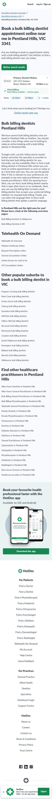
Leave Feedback (26, 661)
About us (26, 722)
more (45, 98)
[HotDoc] (4, 4)
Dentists (26, 688)
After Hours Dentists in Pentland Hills (18, 387)
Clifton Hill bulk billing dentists (14, 321)
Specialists (26, 694)
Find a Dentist (26, 592)
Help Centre (26, 655)
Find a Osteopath (26, 626)
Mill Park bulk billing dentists (14, 316)
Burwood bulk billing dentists (14, 326)
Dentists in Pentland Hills (12, 426)
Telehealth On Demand (11, 241)
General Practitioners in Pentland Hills (18, 441)
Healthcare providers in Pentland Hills (18, 475)
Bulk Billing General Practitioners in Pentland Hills (23, 396)
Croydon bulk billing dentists (14, 336)
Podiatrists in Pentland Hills (13, 460)
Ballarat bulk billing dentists (13, 351)
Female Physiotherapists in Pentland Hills (19, 416)
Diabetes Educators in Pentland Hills (17, 431)
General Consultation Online (14, 256)
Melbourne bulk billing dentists (15, 360)
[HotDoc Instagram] (31, 767)
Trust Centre (26, 750)
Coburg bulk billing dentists (13, 306)
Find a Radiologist (26, 638)
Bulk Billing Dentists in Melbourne (16, 219)
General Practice (26, 677)
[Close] (3, 792)
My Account (26, 649)
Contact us (26, 733)
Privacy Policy (26, 745)
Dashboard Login (26, 700)
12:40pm (29, 98)
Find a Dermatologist (26, 632)
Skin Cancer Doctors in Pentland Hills (18, 470)
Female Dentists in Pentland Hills (16, 411)
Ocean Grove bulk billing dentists (16, 301)
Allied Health (26, 683)
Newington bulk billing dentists (15, 346)
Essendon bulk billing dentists (14, 311)
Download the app (26, 551)
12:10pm (16, 98)
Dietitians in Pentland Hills (13, 436)
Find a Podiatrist (26, 603)
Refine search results (14, 67)
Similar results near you (26, 113)
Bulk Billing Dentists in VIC (11, 16)
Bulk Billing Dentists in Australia (13, 13)
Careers (26, 727)
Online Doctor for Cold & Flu (14, 261)
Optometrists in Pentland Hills (14, 446)
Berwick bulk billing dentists (13, 355)
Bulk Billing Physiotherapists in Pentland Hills (21, 401)
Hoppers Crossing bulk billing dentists (18, 292)
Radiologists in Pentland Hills (14, 465)
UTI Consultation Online (12, 266)
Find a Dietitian (26, 621)
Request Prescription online (13, 251)
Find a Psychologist (26, 615)
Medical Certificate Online (13, 246)
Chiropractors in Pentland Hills (14, 421)
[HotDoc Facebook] (20, 767)
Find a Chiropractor (26, 609)
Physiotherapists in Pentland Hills (16, 455)
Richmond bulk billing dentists (14, 331)
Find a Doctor (26, 586)
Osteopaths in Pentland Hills (14, 450)
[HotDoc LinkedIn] (26, 767)
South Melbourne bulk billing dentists (18, 341)
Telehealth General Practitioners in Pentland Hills (22, 406)
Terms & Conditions (26, 739)
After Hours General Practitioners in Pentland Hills (23, 392)
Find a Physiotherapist (26, 598)
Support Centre (26, 706)
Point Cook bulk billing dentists (15, 297)
